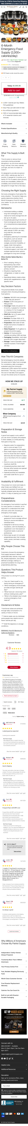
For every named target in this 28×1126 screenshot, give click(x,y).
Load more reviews (14, 931)
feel (9, 708)
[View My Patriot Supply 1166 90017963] (12, 1104)
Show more (11, 712)
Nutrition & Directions (10, 351)
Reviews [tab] (11, 635)
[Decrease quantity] (2, 77)
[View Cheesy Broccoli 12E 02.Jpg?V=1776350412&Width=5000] (13, 40)
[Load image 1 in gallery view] (14, 23)
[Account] (23, 7)
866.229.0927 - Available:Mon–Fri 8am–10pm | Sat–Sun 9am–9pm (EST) (13, 1048)
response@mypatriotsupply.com (12, 1054)
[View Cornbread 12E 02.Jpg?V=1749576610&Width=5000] (8, 40)
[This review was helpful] (21, 751)
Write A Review (14, 667)
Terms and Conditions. (7, 1093)
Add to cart (14, 90)
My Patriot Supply (10, 1122)
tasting (5, 712)
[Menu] (1, 7)
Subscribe (14, 1097)
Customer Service (13, 68)
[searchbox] (8, 702)
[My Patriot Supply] (12, 7)
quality (13, 708)
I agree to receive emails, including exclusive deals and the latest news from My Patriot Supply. (14, 1092)
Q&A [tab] (17, 635)
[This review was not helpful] (23, 751)
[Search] (5, 7)
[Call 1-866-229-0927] (20, 7)
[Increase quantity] (9, 77)
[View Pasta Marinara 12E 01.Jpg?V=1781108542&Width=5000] (18, 40)
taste (4, 708)
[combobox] (19, 716)
